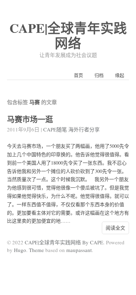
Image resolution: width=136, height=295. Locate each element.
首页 (78, 75)
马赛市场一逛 (30, 119)
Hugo (20, 249)
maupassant (79, 249)
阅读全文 (115, 227)
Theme (36, 249)
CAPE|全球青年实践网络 (68, 35)
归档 (99, 75)
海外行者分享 (84, 129)
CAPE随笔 (55, 129)
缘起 (119, 75)
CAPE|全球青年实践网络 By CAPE (64, 242)
